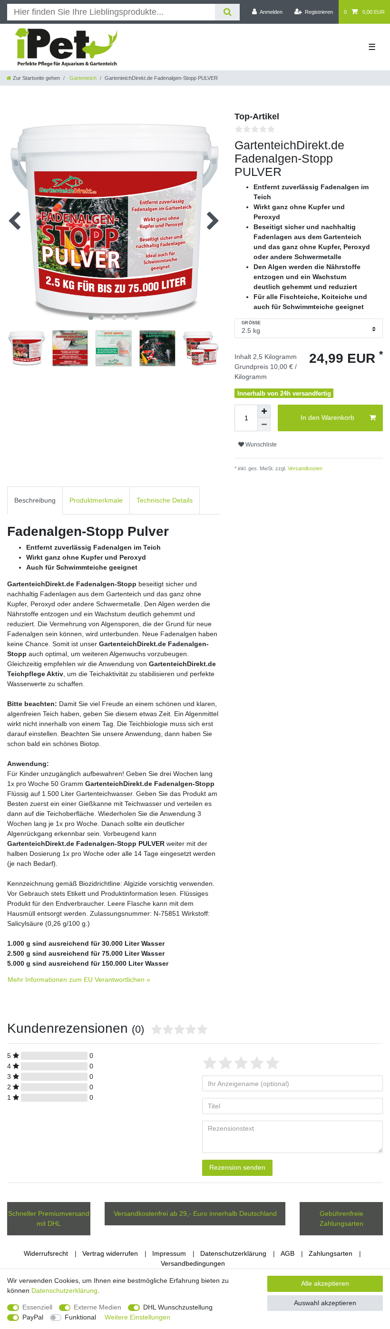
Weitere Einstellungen (137, 1317)
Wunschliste (260, 444)
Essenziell (37, 1307)
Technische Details (164, 500)
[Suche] (227, 12)
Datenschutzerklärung (233, 1253)
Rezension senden (237, 1167)
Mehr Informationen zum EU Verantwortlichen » (79, 979)
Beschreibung (35, 500)
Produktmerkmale (96, 500)
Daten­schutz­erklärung (64, 1290)
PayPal (32, 1317)
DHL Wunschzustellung (178, 1307)
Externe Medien (97, 1307)
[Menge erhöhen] (264, 411)
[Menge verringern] (264, 424)
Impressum (169, 1253)
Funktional (80, 1317)
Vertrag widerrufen (110, 1253)
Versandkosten (304, 468)
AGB (287, 1253)
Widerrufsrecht (46, 1253)
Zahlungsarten (330, 1253)
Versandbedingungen (193, 1263)
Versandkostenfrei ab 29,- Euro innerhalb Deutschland (195, 1213)
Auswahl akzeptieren (325, 1303)
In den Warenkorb (327, 417)
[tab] (35, 500)
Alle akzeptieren (325, 1283)
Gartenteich (82, 78)
